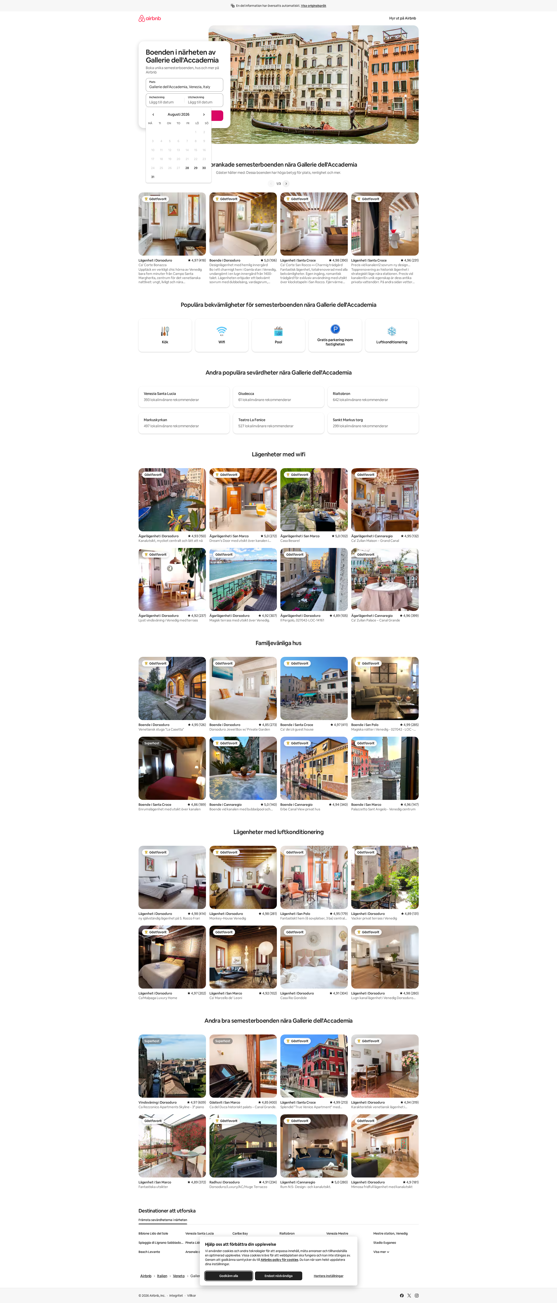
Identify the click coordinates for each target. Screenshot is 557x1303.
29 (195, 168)
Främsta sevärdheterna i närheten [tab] (163, 1220)
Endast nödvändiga (279, 1276)
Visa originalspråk (313, 6)
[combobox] (184, 86)
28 (187, 168)
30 (204, 168)
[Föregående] (271, 183)
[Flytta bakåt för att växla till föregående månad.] (153, 114)
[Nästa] (286, 183)
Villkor (191, 1296)
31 (152, 177)
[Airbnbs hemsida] (150, 18)
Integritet (176, 1296)
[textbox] (165, 102)
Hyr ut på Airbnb (402, 18)
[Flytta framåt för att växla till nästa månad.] (203, 114)
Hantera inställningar (328, 1276)
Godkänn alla (228, 1276)
